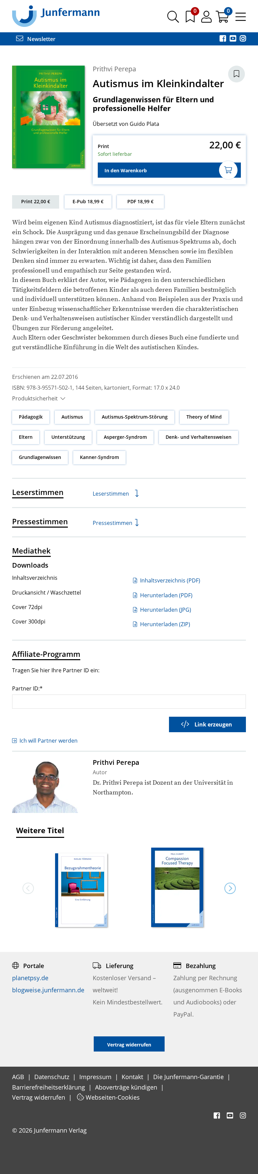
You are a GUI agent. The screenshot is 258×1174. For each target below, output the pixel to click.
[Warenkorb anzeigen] (223, 19)
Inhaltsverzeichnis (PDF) (169, 580)
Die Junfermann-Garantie (189, 1077)
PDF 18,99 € (140, 201)
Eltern (26, 437)
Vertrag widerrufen (39, 1097)
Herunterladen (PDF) (165, 595)
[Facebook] (223, 39)
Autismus (72, 417)
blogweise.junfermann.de (48, 990)
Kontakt (133, 1077)
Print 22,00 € (35, 201)
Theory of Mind (204, 417)
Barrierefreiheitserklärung (49, 1087)
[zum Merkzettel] (191, 19)
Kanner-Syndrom (99, 457)
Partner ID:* (27, 688)
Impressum (96, 1077)
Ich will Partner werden (48, 740)
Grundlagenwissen (40, 457)
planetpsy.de (30, 978)
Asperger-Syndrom (125, 437)
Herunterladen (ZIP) (164, 624)
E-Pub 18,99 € (88, 201)
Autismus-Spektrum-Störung (135, 417)
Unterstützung (68, 437)
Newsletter (40, 39)
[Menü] (240, 19)
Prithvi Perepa (114, 68)
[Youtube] (233, 39)
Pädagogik (31, 417)
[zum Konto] (207, 19)
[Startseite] (55, 16)
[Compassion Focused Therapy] (177, 887)
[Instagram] (243, 39)
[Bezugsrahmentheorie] (81, 890)
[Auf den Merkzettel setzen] (236, 74)
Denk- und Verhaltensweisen (198, 437)
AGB (19, 1077)
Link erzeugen (213, 724)
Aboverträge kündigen (127, 1087)
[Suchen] (173, 19)
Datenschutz (52, 1077)
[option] (81, 888)
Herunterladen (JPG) (165, 609)
